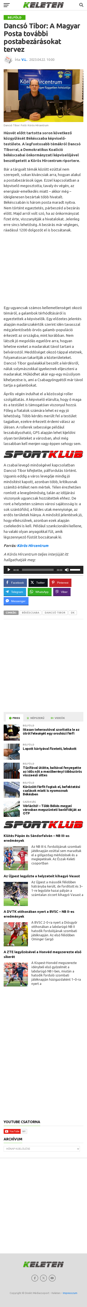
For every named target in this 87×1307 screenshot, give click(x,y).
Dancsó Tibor (55, 612)
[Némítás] (67, 570)
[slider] (75, 569)
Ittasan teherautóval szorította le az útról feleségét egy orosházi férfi (51, 731)
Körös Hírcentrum (32, 546)
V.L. (24, 59)
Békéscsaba (30, 612)
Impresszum (70, 1293)
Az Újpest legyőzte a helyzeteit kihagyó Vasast (42, 876)
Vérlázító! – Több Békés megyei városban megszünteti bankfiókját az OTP (52, 809)
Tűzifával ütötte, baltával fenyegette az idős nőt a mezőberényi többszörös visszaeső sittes (52, 771)
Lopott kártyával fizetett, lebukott (49, 748)
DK (73, 612)
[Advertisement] (43, 269)
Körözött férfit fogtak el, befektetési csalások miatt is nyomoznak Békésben (51, 790)
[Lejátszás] (9, 570)
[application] (43, 570)
